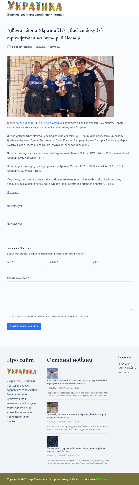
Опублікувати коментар (24, 326)
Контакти (123, 372)
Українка (55, 47)
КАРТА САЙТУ (127, 368)
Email (54, 261)
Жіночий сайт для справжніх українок (35, 15)
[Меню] (130, 8)
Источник (13, 192)
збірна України (25, 123)
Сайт (95, 261)
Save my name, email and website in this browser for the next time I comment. (50, 316)
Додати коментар (18, 277)
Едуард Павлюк (56, 388)
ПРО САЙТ (125, 363)
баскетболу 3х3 (52, 123)
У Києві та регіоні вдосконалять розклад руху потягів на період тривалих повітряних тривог (77, 382)
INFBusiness (103, 479)
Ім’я (10, 261)
